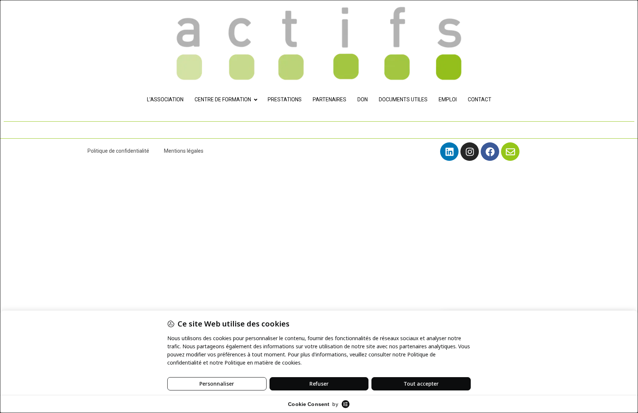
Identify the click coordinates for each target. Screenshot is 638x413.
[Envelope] (510, 151)
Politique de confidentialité (118, 151)
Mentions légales (183, 151)
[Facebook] (490, 151)
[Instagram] (469, 151)
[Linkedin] (449, 151)
